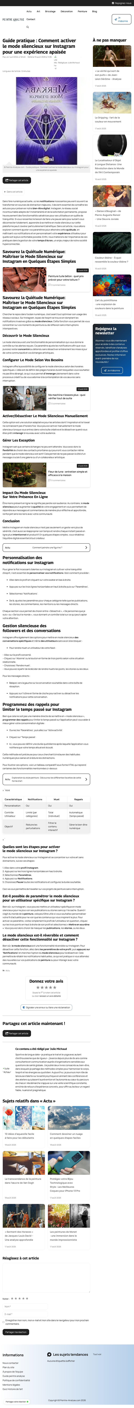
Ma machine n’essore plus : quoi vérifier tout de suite (66, 396)
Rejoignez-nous (123, 3)
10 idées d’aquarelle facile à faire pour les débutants (19, 1135)
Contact (31, 19)
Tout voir (97, 1354)
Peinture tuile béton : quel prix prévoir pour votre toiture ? (66, 277)
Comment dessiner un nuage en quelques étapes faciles (66, 1135)
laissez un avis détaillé (50, 996)
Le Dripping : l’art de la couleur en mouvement (108, 119)
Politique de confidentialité (16, 1380)
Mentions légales (11, 1384)
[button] (27, 27)
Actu (29, 11)
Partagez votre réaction (16, 1401)
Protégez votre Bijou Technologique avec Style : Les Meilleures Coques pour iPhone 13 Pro (65, 1184)
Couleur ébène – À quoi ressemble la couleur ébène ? (111, 259)
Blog (94, 11)
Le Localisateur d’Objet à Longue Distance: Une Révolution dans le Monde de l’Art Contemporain (109, 166)
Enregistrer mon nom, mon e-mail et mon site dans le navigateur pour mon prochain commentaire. (47, 1322)
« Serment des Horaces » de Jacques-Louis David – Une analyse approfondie (19, 1235)
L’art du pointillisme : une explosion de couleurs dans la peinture (109, 304)
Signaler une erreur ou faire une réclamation (48, 1007)
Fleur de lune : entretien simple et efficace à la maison (67, 473)
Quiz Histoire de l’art (13, 1388)
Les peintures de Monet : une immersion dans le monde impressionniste (63, 1235)
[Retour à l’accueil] (13, 19)
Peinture (82, 11)
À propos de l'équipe (13, 1371)
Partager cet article (18, 180)
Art (38, 11)
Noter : (6, 1298)
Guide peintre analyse (14, 1375)
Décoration (67, 11)
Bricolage (50, 11)
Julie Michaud (58, 1048)
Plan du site (8, 1367)
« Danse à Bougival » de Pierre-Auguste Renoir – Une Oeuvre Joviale (108, 215)
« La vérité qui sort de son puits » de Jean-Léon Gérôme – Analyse (108, 74)
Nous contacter (10, 1362)
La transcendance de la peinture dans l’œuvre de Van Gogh (23, 1180)
